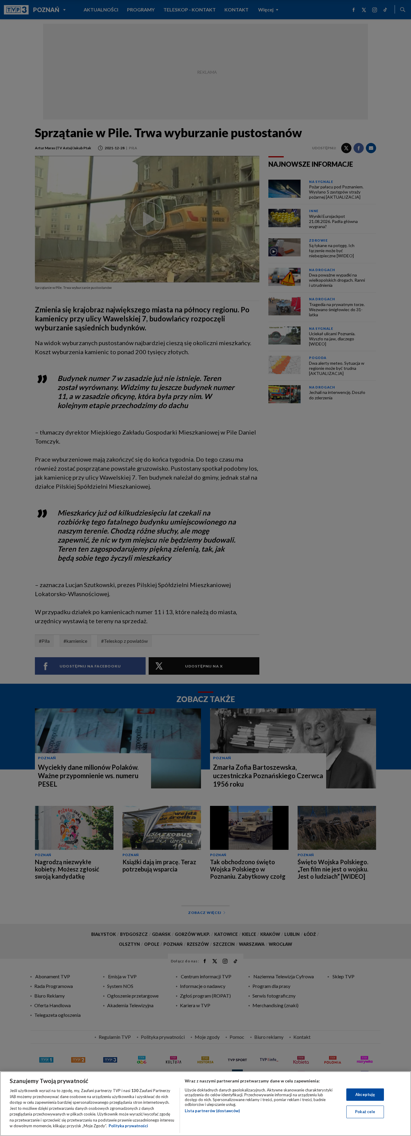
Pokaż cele (365, 1111)
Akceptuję (365, 1094)
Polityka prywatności (128, 1125)
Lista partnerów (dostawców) (212, 1110)
